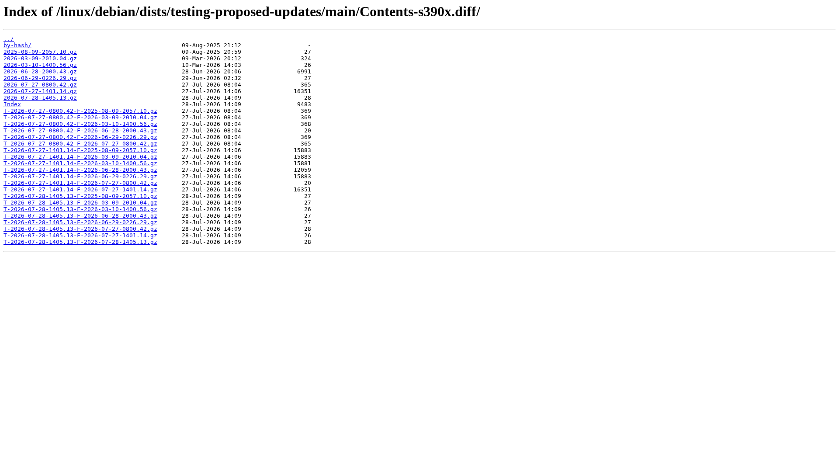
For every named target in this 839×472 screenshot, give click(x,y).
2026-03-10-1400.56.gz (40, 65)
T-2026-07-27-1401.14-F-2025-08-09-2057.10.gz (80, 150)
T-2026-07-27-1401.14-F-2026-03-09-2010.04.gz (80, 156)
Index (12, 104)
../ (8, 38)
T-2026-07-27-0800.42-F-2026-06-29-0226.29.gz (80, 137)
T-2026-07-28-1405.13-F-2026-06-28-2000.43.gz (80, 215)
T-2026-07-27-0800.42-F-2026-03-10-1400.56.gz (80, 124)
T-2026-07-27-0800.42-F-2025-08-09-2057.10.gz (80, 111)
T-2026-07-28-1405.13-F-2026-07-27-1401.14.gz (80, 235)
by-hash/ (17, 45)
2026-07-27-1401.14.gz (40, 91)
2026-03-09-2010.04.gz (40, 58)
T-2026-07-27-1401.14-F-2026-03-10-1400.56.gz (80, 163)
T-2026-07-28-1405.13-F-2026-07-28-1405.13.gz (80, 242)
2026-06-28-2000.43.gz (40, 71)
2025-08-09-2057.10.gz (40, 52)
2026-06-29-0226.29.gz (40, 78)
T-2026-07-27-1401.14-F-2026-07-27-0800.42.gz (80, 183)
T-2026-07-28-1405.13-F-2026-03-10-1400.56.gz (80, 209)
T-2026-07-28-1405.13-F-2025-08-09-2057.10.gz (80, 196)
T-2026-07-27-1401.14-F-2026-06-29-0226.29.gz (80, 176)
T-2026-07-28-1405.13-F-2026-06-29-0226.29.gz (80, 222)
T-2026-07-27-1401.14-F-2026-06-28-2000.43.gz (80, 170)
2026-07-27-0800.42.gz (40, 84)
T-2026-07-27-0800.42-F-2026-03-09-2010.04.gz (80, 117)
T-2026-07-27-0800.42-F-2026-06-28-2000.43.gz (80, 130)
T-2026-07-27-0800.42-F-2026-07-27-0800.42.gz (80, 143)
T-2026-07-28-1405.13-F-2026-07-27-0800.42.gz (80, 229)
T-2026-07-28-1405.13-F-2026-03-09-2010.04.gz (80, 202)
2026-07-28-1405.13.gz (40, 97)
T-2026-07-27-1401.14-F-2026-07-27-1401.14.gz (80, 189)
